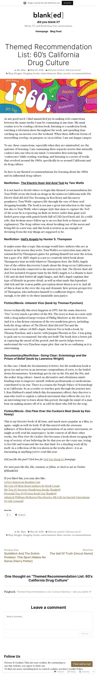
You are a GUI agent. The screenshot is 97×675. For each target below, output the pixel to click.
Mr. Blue (21, 70)
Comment (84, 634)
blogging (27, 73)
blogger (18, 73)
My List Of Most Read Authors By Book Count (32, 486)
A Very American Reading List (22, 482)
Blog (10, 73)
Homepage (42, 31)
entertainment (48, 73)
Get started (67, 3)
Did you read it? (56, 70)
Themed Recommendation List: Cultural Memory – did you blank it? (54, 591)
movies (67, 73)
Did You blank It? (54, 459)
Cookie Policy (76, 669)
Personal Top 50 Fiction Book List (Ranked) (30, 493)
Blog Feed (56, 31)
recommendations (81, 73)
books (36, 73)
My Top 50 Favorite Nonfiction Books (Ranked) (32, 489)
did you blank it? (48, 22)
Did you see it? (73, 70)
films (59, 73)
